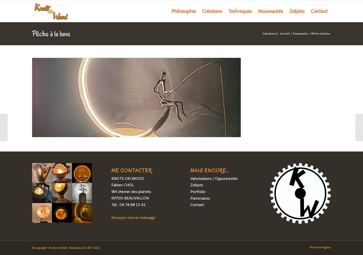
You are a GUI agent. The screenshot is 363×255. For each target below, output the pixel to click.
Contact (197, 204)
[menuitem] (183, 11)
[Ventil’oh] (4, 127)
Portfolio (197, 191)
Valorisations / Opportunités (214, 178)
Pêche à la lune (51, 33)
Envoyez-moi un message (133, 217)
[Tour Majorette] (359, 127)
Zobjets (196, 185)
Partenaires (200, 198)
